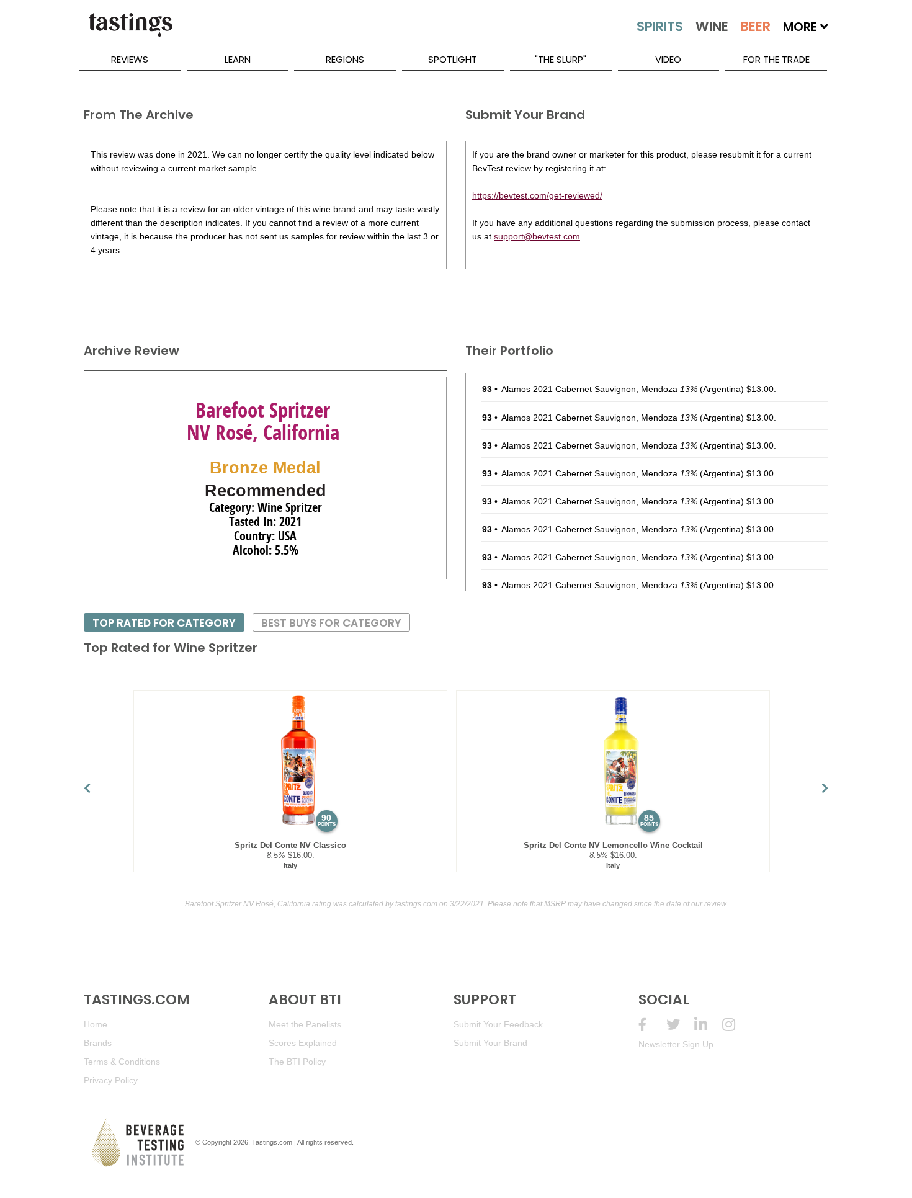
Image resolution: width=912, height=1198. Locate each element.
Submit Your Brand (490, 1043)
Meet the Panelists (305, 1024)
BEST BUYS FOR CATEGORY (331, 622)
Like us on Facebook (652, 1024)
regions (345, 59)
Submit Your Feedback (498, 1024)
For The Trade (776, 59)
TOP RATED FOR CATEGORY (164, 622)
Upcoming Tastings (736, 1024)
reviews (129, 59)
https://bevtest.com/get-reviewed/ (537, 195)
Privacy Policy (111, 1080)
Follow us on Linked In (708, 1024)
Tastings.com (272, 1142)
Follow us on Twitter (680, 1024)
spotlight (452, 59)
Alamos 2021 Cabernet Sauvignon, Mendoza (599, 389)
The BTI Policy (297, 1061)
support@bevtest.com (537, 236)
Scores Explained (303, 1043)
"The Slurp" (560, 59)
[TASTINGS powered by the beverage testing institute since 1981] (130, 31)
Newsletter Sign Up (675, 1044)
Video (668, 59)
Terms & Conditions (122, 1061)
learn (238, 59)
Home (95, 1024)
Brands (98, 1043)
